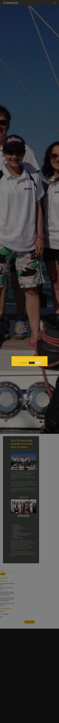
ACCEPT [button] (32, 362)
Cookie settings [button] (23, 362)
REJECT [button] (38, 362)
